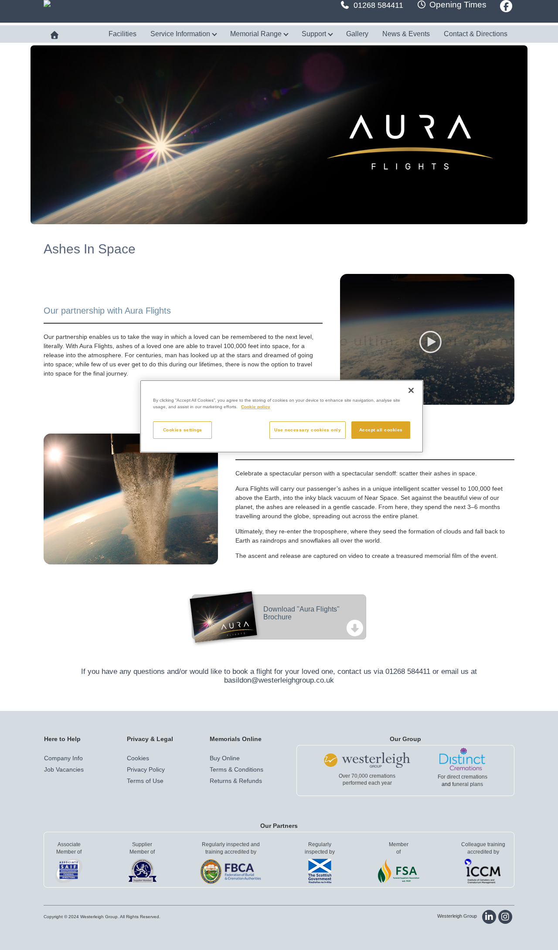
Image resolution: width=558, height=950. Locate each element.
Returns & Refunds (236, 780)
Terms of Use (145, 780)
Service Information (181, 34)
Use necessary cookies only (307, 429)
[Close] (411, 390)
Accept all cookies (381, 429)
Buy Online (225, 758)
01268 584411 (378, 5)
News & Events (406, 34)
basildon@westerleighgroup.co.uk (279, 680)
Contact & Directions (475, 34)
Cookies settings (182, 429)
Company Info (63, 758)
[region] (281, 416)
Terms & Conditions (236, 769)
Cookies (138, 758)
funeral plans (467, 784)
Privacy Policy (146, 769)
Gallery (357, 34)
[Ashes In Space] (427, 339)
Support (315, 34)
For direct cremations (462, 777)
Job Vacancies (64, 769)
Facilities (122, 34)
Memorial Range (256, 34)
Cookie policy (255, 406)
